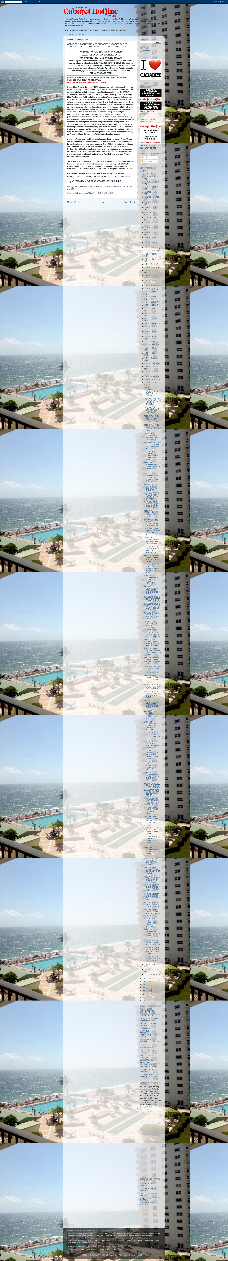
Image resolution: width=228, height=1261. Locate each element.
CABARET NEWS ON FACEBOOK (148, 1185)
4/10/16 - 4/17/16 (151, 337)
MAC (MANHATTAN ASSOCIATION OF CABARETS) (147, 1030)
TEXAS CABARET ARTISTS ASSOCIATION (149, 1041)
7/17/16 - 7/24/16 (151, 275)
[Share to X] (108, 193)
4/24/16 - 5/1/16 (151, 326)
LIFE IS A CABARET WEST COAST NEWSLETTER (150, 1075)
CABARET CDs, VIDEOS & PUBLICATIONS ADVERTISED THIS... (151, 455)
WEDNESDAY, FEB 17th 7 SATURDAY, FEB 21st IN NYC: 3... (152, 532)
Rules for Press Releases (107, 68)
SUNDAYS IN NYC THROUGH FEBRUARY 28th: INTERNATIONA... (152, 523)
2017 (145, 171)
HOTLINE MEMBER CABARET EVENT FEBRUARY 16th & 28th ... (152, 660)
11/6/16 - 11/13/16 (151, 207)
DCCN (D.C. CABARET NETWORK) (148, 1024)
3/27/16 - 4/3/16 (151, 345)
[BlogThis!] (106, 193)
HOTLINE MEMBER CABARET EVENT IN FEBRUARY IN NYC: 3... (152, 811)
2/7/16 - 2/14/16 (151, 376)
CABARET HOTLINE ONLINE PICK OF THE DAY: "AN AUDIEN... (152, 694)
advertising (106, 23)
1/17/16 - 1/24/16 (151, 964)
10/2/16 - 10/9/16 (151, 227)
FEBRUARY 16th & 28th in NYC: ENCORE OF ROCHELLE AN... (151, 514)
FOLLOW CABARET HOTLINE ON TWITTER (149, 1066)
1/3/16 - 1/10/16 (151, 974)
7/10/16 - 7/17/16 (151, 280)
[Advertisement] (151, 1121)
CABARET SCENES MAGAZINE (147, 1056)
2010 (145, 994)
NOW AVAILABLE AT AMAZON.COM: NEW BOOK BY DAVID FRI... (151, 496)
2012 (145, 988)
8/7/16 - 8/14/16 (151, 264)
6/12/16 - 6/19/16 (151, 297)
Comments (147, 161)
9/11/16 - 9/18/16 (151, 243)
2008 (145, 1000)
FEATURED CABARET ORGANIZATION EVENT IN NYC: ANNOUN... (151, 391)
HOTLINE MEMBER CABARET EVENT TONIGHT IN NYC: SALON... (152, 913)
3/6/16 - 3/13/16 (151, 358)
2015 (145, 978)
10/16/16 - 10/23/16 (152, 217)
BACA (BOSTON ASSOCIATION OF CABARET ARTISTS (147, 1011)
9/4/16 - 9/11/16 (151, 248)
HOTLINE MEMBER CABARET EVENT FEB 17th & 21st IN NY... (152, 678)
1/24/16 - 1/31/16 (151, 383)
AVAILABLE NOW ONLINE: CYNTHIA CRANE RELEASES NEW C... (152, 651)
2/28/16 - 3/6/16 (151, 363)
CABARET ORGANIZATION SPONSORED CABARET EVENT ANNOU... (152, 477)
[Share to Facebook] (110, 193)
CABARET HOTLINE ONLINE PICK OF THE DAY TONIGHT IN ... (152, 549)
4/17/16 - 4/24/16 (151, 332)
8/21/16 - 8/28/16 (151, 254)
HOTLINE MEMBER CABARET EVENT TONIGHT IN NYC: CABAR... (152, 558)
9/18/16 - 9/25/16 (151, 237)
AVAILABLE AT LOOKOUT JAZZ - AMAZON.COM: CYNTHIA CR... (152, 410)
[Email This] (103, 193)
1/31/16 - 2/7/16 (151, 379)
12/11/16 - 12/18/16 (152, 182)
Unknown (146, 51)
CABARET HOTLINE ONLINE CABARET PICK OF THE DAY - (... (152, 736)
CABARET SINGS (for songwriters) (148, 1061)
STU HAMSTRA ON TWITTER (147, 1204)
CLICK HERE (149, 1098)
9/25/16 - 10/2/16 (151, 232)
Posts (145, 157)
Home (101, 202)
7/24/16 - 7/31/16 (151, 270)
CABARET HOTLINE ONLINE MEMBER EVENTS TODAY (152, 686)
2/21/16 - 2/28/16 (151, 366)
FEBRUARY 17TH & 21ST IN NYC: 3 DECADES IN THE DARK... (152, 428)
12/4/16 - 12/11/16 (151, 187)
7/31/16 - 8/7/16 (151, 267)
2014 (145, 981)
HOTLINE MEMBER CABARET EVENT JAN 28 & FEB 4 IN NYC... (152, 897)
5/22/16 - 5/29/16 (151, 308)
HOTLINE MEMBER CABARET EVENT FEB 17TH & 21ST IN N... (152, 888)
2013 (145, 985)
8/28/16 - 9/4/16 (151, 251)
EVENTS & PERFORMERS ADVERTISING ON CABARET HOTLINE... (152, 466)
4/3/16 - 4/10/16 (151, 342)
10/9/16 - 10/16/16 (152, 222)
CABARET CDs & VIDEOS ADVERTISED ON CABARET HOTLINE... (151, 765)
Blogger (143, 1255)
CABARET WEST (146, 1016)
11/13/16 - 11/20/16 (152, 202)
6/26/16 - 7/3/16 (151, 289)
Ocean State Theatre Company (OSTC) (83, 87)
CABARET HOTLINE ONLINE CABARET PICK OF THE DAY (152, 599)
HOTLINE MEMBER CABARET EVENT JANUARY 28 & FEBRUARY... (152, 820)
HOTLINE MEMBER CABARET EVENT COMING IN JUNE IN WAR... (152, 870)
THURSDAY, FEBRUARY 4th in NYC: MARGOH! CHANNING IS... (151, 437)
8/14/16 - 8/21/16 (151, 259)
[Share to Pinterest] (113, 193)
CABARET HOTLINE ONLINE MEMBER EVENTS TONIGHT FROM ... (152, 607)
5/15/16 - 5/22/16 (151, 313)
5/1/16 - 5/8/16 (150, 323)
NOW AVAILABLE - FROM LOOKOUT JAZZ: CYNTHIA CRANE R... (152, 879)
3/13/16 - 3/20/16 (151, 353)
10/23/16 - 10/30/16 (152, 212)
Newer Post (73, 202)
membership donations (124, 23)
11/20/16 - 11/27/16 (152, 197)
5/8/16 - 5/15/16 (151, 318)
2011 (145, 991)
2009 (145, 997)
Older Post (129, 202)
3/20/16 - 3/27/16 (151, 348)
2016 (145, 174)
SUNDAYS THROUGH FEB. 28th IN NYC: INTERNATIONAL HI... (152, 446)
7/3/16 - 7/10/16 (151, 285)
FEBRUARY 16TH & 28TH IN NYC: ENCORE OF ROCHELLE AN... (151, 419)
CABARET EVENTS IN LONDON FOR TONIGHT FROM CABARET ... (151, 487)
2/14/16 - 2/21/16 (151, 371)
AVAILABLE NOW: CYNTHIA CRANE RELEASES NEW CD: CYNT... (151, 802)
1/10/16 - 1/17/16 (151, 969)
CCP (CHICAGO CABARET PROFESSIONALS (150, 1019)
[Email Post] (99, 193)
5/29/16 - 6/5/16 (151, 305)
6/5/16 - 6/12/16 (151, 302)
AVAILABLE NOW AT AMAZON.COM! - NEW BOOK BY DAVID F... (152, 401)
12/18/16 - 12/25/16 (152, 177)
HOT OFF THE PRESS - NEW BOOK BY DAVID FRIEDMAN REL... (152, 643)
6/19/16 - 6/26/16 (151, 292)
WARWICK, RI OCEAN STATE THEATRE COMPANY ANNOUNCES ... (151, 626)
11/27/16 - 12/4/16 (151, 192)
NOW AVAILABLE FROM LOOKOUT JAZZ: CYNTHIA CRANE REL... (152, 505)
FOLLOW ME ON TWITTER (146, 1070)
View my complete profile (149, 54)
